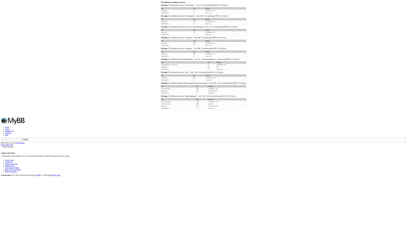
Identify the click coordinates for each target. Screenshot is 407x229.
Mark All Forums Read (13, 170)
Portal (7, 127)
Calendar (8, 133)
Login (17, 143)
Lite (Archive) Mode (12, 168)
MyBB (38, 175)
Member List (9, 131)
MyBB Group (55, 175)
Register (22, 143)
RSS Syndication (11, 171)
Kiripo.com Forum (7, 145)
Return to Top (9, 166)
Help (6, 135)
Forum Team (9, 160)
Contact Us (9, 162)
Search (7, 129)
